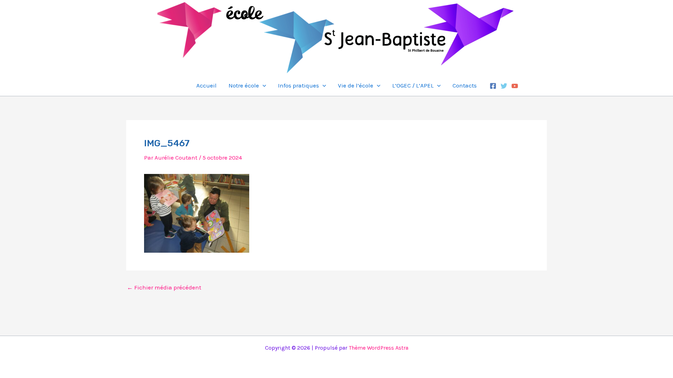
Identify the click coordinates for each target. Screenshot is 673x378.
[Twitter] (504, 86)
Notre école (244, 85)
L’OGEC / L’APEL (413, 85)
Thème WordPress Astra (378, 347)
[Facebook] (493, 86)
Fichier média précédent (164, 287)
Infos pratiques (298, 85)
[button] (262, 85)
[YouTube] (514, 86)
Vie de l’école (355, 85)
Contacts (465, 85)
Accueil (206, 85)
